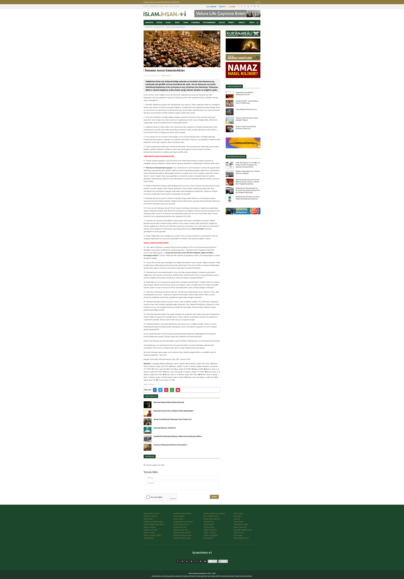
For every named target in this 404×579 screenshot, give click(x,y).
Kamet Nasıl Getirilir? (212, 519)
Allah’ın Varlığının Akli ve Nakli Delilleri (159, 2)
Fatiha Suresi (239, 533)
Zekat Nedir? (209, 524)
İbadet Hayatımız (210, 530)
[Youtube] (248, 6)
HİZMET (231, 22)
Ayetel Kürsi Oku (180, 527)
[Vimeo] (200, 561)
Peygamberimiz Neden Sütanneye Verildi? (244, 93)
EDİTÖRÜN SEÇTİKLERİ (236, 157)
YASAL (167, 6)
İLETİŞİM (176, 6)
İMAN (177, 22)
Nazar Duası (178, 519)
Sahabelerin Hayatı (241, 524)
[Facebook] (238, 6)
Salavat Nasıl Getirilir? (182, 533)
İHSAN (185, 22)
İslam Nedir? (148, 519)
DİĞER (251, 22)
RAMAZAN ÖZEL (159, 27)
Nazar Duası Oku (240, 527)
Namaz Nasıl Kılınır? (151, 513)
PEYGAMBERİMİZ (209, 22)
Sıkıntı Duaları (179, 516)
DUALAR (222, 22)
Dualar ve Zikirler (150, 516)
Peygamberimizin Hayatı (183, 522)
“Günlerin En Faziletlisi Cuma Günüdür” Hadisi (247, 119)
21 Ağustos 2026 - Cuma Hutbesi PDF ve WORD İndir (247, 102)
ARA (171, 6)
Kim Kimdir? (208, 538)
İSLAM (168, 22)
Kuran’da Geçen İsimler (182, 513)
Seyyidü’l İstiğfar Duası (243, 530)
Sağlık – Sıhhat (209, 533)
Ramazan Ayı (209, 522)
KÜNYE (146, 6)
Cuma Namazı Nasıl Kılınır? (246, 109)
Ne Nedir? (237, 516)
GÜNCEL (242, 22)
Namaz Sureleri (150, 527)
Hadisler (237, 519)
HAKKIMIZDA (153, 6)
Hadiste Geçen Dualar (182, 538)
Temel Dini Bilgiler (211, 535)
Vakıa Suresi (238, 522)
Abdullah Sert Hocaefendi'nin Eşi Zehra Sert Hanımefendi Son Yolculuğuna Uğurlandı (248, 190)
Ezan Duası (238, 535)
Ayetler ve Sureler (151, 530)
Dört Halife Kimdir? (211, 516)
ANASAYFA (149, 22)
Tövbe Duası (148, 538)
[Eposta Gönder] (178, 390)
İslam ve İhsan (149, 384)
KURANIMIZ (195, 22)
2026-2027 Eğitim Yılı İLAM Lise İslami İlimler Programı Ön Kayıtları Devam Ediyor (248, 165)
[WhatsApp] (251, 6)
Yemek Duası (209, 527)
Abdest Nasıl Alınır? (181, 524)
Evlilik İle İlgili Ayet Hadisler (214, 513)
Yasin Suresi (238, 513)
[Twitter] (242, 6)
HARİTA (161, 6)
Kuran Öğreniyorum (241, 538)
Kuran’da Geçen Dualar (182, 535)
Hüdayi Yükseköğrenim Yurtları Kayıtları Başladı (248, 172)
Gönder (214, 496)
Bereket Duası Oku (181, 530)
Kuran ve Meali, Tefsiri (152, 535)
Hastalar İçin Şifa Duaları (153, 522)
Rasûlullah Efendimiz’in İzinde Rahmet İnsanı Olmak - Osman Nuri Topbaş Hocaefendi (247, 182)
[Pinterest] (255, 6)
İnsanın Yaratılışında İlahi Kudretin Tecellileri (246, 127)
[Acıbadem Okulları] (243, 212)
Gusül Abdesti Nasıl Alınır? (154, 524)
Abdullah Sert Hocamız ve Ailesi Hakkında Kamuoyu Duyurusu (248, 198)
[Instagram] (245, 6)
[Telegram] (258, 6)
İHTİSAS (159, 22)
